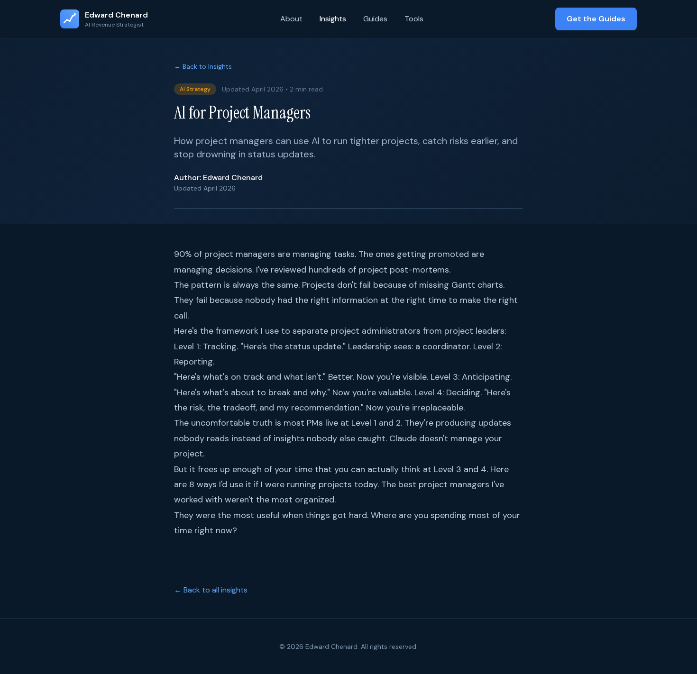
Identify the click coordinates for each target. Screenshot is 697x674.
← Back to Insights (203, 66)
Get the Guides (596, 19)
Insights (333, 19)
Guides (375, 19)
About (291, 19)
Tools (413, 19)
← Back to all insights (211, 590)
